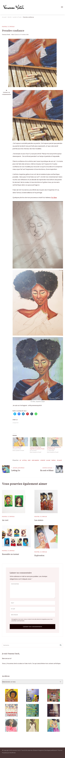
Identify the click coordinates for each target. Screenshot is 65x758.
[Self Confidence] (20, 441)
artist (29, 460)
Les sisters (38, 520)
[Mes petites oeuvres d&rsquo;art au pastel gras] (54, 441)
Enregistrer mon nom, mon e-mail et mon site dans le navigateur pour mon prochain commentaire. (32, 620)
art (20, 460)
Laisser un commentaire (6, 93)
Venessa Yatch (6, 34)
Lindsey (53, 460)
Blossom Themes (57, 750)
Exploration (39, 555)
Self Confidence (17, 447)
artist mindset (35, 460)
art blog (24, 460)
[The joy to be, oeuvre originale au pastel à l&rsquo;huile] (37, 441)
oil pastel (59, 460)
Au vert (5, 520)
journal (48, 460)
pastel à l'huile (8, 26)
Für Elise (54, 197)
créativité (42, 460)
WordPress (12, 752)
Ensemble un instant (10, 554)
